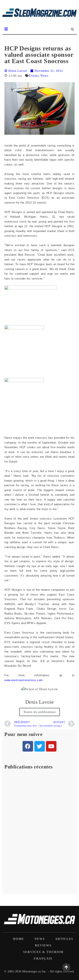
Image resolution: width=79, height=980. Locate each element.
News (44, 75)
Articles (64, 939)
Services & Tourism (43, 952)
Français (43, 958)
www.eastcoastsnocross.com (23, 680)
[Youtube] (51, 746)
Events (34, 75)
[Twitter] (39, 746)
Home (18, 939)
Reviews (43, 945)
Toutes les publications (39, 712)
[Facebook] (28, 746)
